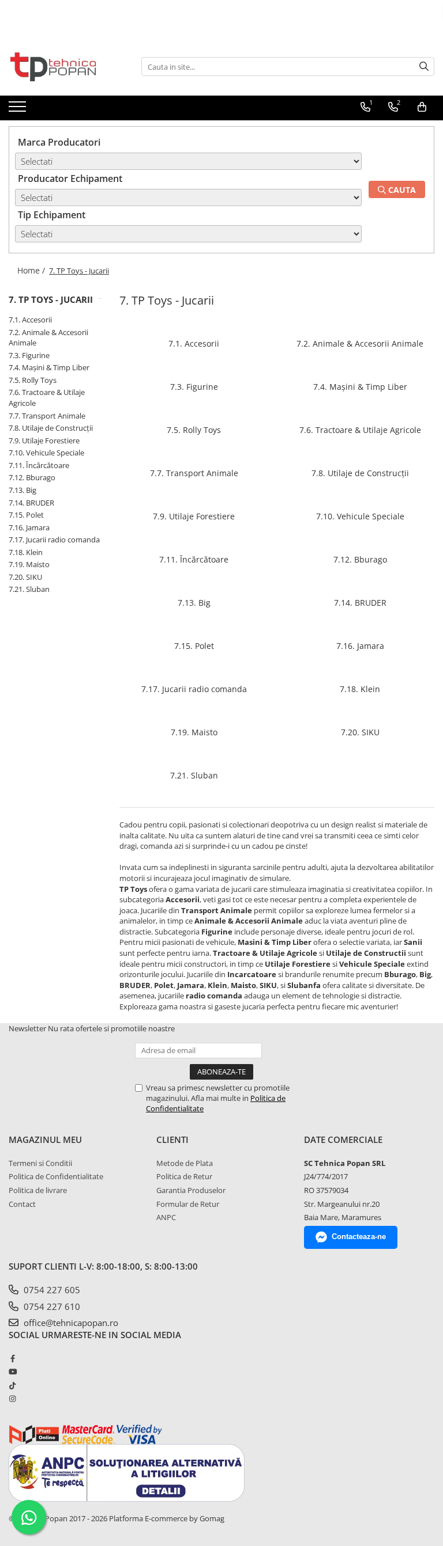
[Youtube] (12, 1371)
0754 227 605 (50, 1290)
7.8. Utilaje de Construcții (51, 428)
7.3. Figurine (29, 355)
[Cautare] (424, 66)
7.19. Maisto (29, 564)
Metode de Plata (184, 1163)
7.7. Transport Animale (47, 416)
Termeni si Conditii (40, 1163)
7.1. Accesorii (30, 319)
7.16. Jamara (29, 527)
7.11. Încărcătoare (39, 465)
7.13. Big (22, 490)
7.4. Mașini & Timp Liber (49, 367)
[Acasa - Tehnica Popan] (66, 67)
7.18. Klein (26, 552)
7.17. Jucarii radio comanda (54, 539)
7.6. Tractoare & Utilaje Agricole (360, 429)
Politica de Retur (184, 1176)
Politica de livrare (38, 1190)
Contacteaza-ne (359, 1236)
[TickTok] (12, 1385)
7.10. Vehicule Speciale (46, 452)
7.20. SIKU (25, 577)
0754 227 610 (50, 1306)
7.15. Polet (26, 515)
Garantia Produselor (191, 1190)
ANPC (166, 1217)
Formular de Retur (187, 1204)
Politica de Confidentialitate (56, 1176)
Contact (22, 1204)
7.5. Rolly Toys (33, 380)
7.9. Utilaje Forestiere (44, 440)
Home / (32, 270)
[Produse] (19, 110)
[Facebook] (12, 1358)
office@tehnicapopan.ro (69, 1322)
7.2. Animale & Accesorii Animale (359, 343)
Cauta (401, 189)
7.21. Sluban (29, 589)
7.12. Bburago (32, 477)
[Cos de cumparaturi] (422, 107)
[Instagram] (12, 1398)
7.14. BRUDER (31, 502)
